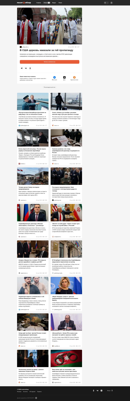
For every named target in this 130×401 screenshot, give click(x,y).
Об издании (32, 391)
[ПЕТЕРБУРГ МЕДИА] (53, 273)
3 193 (45, 236)
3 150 (79, 236)
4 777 (45, 125)
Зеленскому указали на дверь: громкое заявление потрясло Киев (31, 370)
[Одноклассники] (93, 390)
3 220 (79, 200)
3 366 (45, 200)
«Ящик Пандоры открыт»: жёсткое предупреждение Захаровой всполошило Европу (65, 298)
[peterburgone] (53, 200)
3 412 (79, 163)
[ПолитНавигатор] (19, 125)
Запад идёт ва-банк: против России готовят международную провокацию (32, 334)
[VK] (97, 390)
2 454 (79, 309)
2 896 (79, 273)
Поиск (60, 2)
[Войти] (111, 2)
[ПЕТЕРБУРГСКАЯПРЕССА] (53, 309)
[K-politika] (53, 346)
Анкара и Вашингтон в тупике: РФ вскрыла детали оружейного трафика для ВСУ (32, 261)
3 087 (45, 273)
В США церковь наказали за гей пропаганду (46, 50)
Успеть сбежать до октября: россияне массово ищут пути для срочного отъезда (65, 113)
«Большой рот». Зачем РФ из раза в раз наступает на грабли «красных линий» (64, 334)
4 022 (45, 163)
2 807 (45, 309)
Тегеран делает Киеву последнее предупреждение (29, 188)
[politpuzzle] (20, 46)
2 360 (79, 382)
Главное (38, 2)
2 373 (79, 346)
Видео (54, 2)
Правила (39, 391)
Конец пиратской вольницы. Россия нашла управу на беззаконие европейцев (32, 149)
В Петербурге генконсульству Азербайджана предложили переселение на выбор (66, 261)
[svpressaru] (19, 200)
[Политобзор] (24, 2)
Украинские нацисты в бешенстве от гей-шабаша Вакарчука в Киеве (31, 297)
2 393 (45, 346)
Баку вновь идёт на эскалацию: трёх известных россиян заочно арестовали (64, 370)
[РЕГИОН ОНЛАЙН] (53, 125)
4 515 (79, 125)
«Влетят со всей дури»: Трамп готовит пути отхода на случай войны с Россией (65, 224)
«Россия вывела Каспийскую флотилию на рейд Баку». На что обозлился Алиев (32, 113)
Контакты (25, 391)
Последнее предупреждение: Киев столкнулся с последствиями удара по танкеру (64, 189)
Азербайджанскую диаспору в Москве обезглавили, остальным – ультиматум (31, 224)
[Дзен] (101, 390)
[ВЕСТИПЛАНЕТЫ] (53, 236)
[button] (21, 68)
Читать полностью (49, 61)
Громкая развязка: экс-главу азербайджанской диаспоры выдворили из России (65, 150)
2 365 (45, 382)
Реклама (19, 391)
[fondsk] (19, 163)
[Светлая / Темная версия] (106, 2)
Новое (47, 2)
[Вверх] (110, 390)
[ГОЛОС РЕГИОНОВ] (19, 273)
